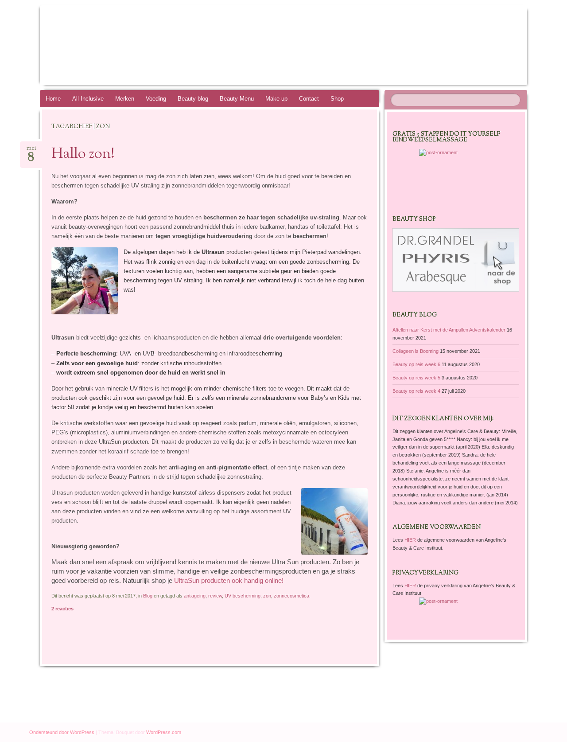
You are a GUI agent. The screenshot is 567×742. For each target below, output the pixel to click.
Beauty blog (193, 98)
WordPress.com (163, 732)
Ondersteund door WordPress (61, 732)
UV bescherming (242, 595)
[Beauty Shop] (455, 290)
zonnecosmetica (291, 595)
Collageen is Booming (415, 351)
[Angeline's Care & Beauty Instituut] (266, 45)
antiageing (195, 595)
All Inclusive (88, 98)
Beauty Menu (237, 98)
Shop (337, 98)
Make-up (276, 98)
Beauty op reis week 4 (416, 391)
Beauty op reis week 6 (416, 364)
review (215, 595)
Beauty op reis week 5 (416, 377)
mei (31, 150)
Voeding (156, 98)
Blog (147, 595)
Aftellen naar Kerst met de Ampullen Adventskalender (448, 329)
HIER (410, 540)
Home (53, 98)
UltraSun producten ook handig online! (229, 580)
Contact (309, 98)
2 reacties (62, 608)
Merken (124, 98)
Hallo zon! (83, 154)
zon (267, 595)
